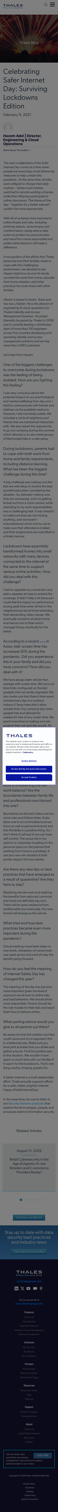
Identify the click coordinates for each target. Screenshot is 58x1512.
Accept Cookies (29, 777)
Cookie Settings (29, 761)
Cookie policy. (27, 753)
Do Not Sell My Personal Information (29, 769)
